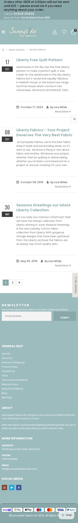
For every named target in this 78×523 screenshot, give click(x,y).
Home (3, 49)
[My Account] (54, 32)
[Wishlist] (64, 32)
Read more (62, 111)
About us (7, 358)
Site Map (7, 397)
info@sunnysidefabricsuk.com (19, 469)
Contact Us (8, 371)
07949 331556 (10, 459)
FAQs (5, 375)
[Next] (19, 283)
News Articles (17, 49)
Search (6, 353)
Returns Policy (10, 384)
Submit (64, 317)
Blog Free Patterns (12, 388)
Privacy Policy (10, 367)
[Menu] (3, 32)
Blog (4, 393)
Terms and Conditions (15, 380)
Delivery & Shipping (13, 362)
